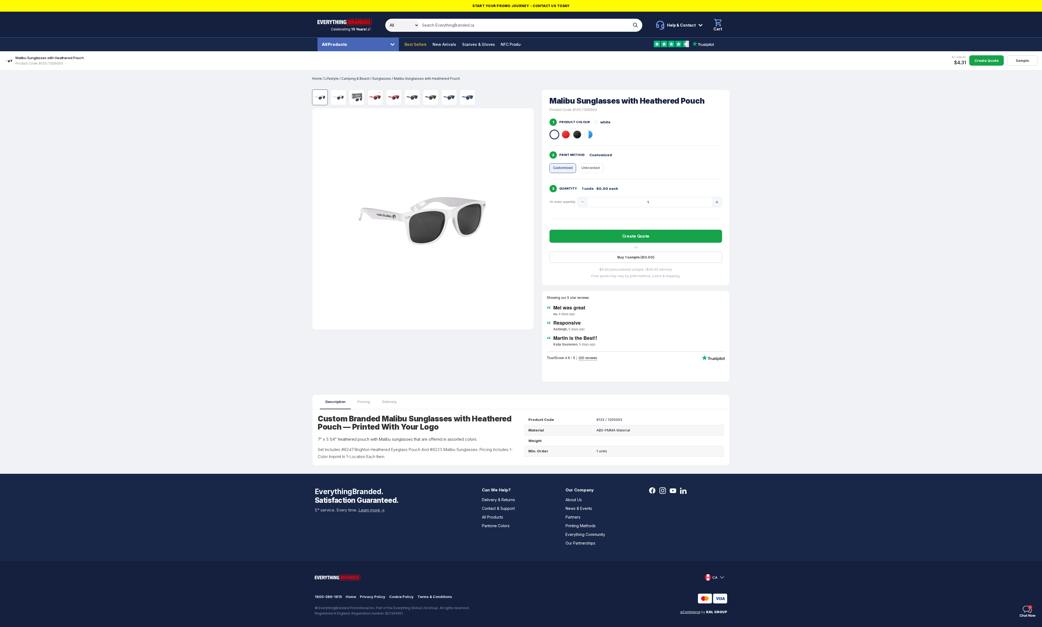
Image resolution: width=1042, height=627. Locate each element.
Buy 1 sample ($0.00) (636, 257)
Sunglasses (381, 78)
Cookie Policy (401, 596)
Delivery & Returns (498, 499)
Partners (573, 517)
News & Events (579, 508)
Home (317, 78)
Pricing (363, 401)
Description (335, 401)
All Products (334, 44)
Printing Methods (581, 525)
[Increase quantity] (717, 202)
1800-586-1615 (328, 596)
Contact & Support (498, 508)
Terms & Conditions (434, 596)
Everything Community (585, 534)
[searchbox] (524, 25)
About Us (574, 499)
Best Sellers (416, 44)
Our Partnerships (580, 543)
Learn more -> (371, 510)
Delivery (389, 401)
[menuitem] (359, 44)
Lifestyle (332, 78)
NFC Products (513, 44)
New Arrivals (444, 44)
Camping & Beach (355, 78)
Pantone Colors (496, 525)
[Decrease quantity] (583, 202)
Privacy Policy (372, 596)
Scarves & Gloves (478, 44)
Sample (1022, 60)
